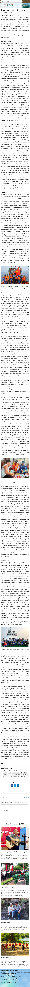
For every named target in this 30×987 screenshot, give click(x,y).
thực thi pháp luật (15, 776)
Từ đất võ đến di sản (7, 958)
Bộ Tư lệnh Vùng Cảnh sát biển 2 (11, 770)
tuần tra (23, 776)
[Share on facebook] (12, 785)
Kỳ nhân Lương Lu (6, 922)
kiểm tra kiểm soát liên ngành (15, 772)
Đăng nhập (26, 797)
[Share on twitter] (15, 785)
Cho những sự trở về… (7, 887)
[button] (26, 1)
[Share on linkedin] (18, 785)
